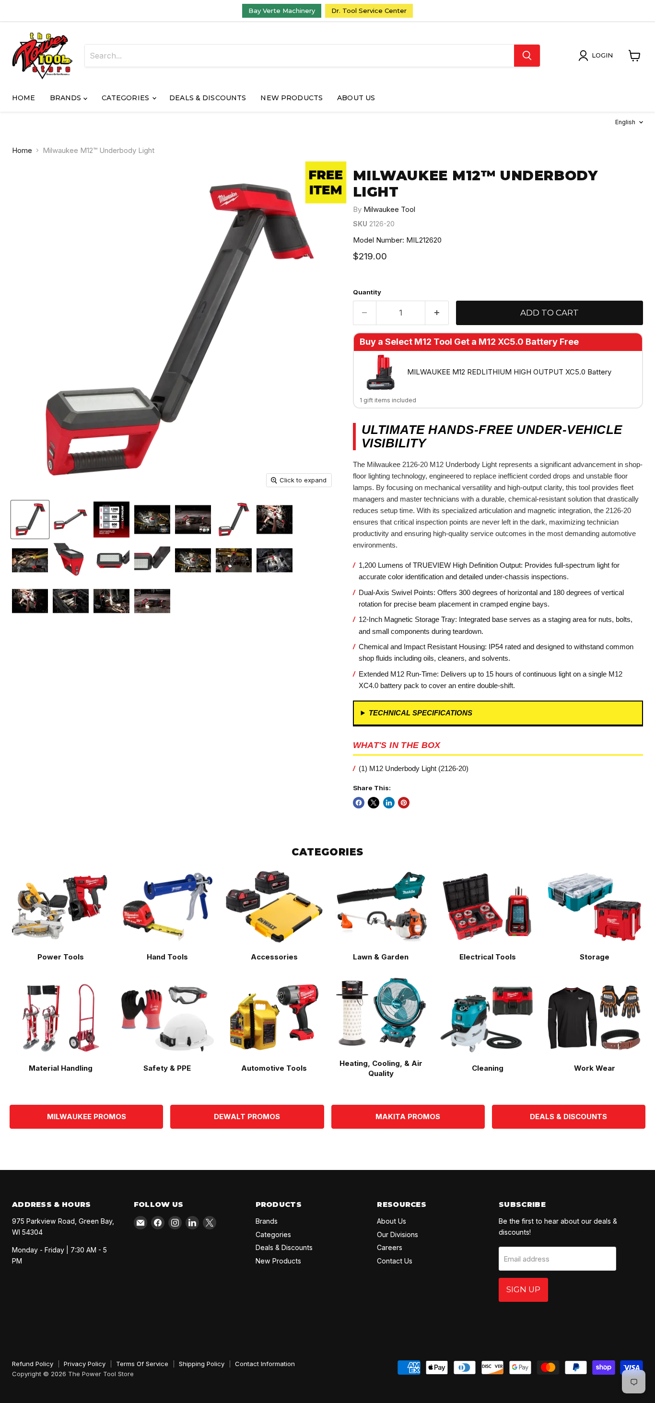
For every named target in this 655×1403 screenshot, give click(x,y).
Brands (66, 98)
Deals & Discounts (207, 98)
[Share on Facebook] (358, 802)
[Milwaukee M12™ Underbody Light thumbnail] (30, 519)
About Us (356, 98)
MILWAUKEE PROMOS (86, 1116)
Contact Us (394, 1261)
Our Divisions (397, 1234)
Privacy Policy (84, 1364)
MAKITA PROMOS (407, 1116)
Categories (127, 98)
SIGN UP (523, 1289)
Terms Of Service (142, 1364)
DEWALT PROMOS (247, 1116)
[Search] (527, 56)
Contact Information (265, 1364)
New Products (291, 98)
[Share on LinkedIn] (389, 802)
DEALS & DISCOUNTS (568, 1116)
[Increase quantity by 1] (437, 313)
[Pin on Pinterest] (403, 802)
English (625, 122)
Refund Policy (32, 1364)
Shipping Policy (201, 1364)
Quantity (367, 292)
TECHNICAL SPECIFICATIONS (420, 713)
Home (23, 98)
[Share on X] (373, 802)
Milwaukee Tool (389, 209)
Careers (389, 1247)
